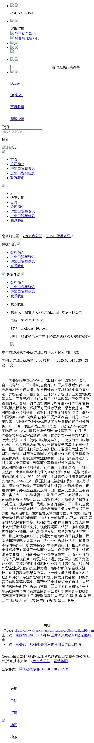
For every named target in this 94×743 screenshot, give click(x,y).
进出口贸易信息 (22, 173)
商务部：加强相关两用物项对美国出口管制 (49, 644)
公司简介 (17, 164)
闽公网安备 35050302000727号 (46, 669)
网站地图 (61, 661)
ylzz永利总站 (32, 236)
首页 (13, 159)
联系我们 (17, 178)
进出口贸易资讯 (22, 168)
